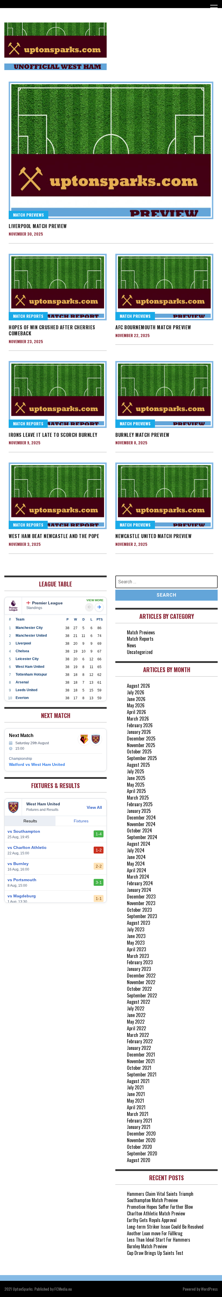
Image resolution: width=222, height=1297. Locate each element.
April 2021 (136, 1107)
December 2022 (141, 975)
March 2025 (138, 797)
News (131, 645)
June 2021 (136, 1094)
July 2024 (136, 850)
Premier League (47, 603)
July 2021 (135, 1087)
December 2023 (141, 896)
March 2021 (137, 1113)
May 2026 (136, 705)
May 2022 (136, 1021)
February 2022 (140, 1041)
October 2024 (139, 830)
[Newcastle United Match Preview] (164, 496)
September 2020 (142, 1153)
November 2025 (141, 745)
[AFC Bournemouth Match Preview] (164, 287)
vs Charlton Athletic (27, 847)
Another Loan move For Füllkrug (154, 1233)
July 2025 (135, 771)
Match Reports (28, 316)
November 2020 (141, 1140)
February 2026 (140, 725)
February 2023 (140, 962)
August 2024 (138, 843)
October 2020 (139, 1146)
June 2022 (136, 1015)
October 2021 (139, 1067)
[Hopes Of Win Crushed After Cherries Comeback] (58, 287)
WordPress (209, 1289)
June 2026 (136, 699)
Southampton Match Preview (152, 1200)
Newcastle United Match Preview (153, 536)
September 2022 (142, 995)
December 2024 (141, 817)
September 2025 (142, 758)
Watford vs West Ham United (37, 764)
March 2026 (138, 718)
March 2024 (138, 876)
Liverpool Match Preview (38, 226)
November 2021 (141, 1061)
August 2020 (138, 1160)
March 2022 (138, 1034)
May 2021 (135, 1100)
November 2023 (141, 903)
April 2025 (136, 790)
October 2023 (139, 909)
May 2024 (136, 863)
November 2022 (141, 982)
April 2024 (136, 870)
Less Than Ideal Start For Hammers (158, 1239)
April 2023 (136, 949)
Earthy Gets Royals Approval (152, 1220)
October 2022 (139, 988)
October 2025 (139, 751)
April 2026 (136, 711)
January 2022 (139, 1047)
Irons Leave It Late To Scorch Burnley (53, 434)
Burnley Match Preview (142, 434)
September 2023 (142, 916)
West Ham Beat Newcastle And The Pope (54, 536)
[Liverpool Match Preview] (111, 150)
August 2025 (138, 764)
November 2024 (141, 824)
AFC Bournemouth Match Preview (153, 327)
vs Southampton (24, 831)
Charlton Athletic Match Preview (156, 1213)
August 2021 (138, 1081)
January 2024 (139, 889)
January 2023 (139, 968)
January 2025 (139, 810)
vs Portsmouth (22, 879)
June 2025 (136, 778)
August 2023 (138, 922)
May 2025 (136, 784)
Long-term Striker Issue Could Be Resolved (165, 1226)
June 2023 (136, 936)
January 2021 (138, 1126)
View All (94, 807)
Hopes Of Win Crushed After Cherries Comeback (52, 330)
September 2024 (142, 837)
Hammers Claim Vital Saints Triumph (160, 1193)
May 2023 (136, 942)
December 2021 (141, 1054)
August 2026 (138, 685)
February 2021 (139, 1120)
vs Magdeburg (22, 896)
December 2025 (141, 738)
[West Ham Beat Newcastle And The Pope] (58, 496)
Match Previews (28, 215)
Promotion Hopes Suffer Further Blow (160, 1206)
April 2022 (136, 1028)
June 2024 (136, 857)
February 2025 (140, 804)
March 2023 (138, 955)
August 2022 (138, 1001)
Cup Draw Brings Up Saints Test (155, 1252)
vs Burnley (18, 863)
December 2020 (141, 1133)
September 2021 (141, 1074)
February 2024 (140, 883)
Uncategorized (140, 651)
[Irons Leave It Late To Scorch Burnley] (58, 394)
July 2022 (135, 1008)
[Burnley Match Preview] (164, 394)
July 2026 (135, 692)
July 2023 (135, 929)
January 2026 (139, 731)
